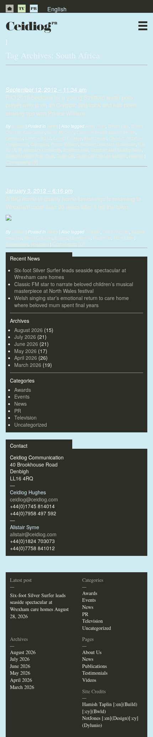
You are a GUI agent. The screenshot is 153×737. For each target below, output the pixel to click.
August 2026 (28, 329)
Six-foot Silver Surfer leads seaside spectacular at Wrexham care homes (70, 274)
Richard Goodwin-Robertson (108, 144)
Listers (61, 238)
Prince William (64, 144)
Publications (94, 666)
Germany (14, 138)
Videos (89, 680)
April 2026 (25, 357)
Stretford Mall (76, 150)
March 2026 (27, 364)
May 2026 (25, 350)
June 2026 (26, 343)
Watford (136, 156)
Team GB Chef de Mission (101, 156)
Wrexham (40, 244)
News (89, 41)
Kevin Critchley (38, 238)
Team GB (65, 156)
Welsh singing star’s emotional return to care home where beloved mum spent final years (71, 301)
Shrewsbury (17, 244)
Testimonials (94, 672)
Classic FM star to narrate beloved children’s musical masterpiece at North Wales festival (73, 287)
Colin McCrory (60, 132)
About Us (91, 652)
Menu (142, 25)
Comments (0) (22, 162)
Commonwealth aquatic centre (106, 132)
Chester (92, 231)
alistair (18, 126)
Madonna (102, 238)
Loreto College (67, 138)
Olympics (39, 144)
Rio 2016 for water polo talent (57, 75)
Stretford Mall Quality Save (116, 150)
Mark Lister (124, 238)
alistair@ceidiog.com (33, 534)
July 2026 (25, 336)
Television (25, 417)
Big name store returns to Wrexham (67, 176)
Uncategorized (30, 424)
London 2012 (38, 138)
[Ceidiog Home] (10, 8)
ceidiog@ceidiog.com (34, 499)
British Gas (118, 126)
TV (22, 8)
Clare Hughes (116, 231)
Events (22, 396)
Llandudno (80, 238)
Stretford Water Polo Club (30, 156)
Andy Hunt (95, 126)
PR (34, 8)
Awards (22, 389)
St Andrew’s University (39, 150)
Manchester (95, 138)
